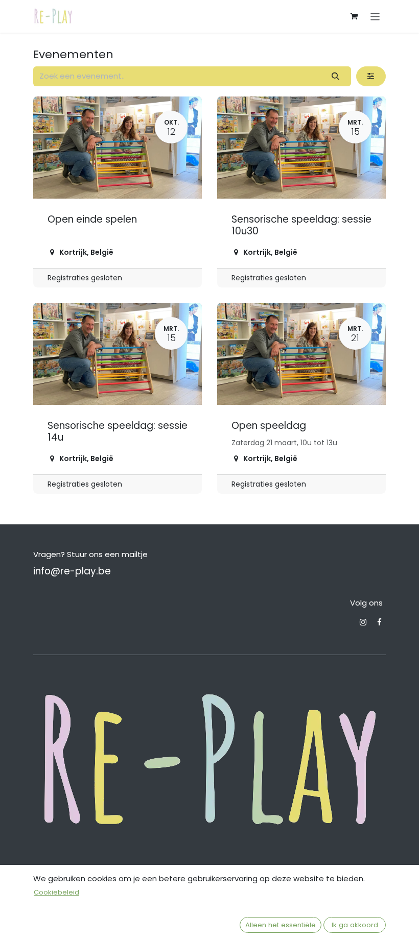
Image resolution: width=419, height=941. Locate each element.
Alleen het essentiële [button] (280, 925)
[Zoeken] (335, 76)
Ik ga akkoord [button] (355, 925)
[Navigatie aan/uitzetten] (375, 16)
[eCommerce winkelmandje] (354, 16)
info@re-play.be (72, 571)
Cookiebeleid (56, 892)
